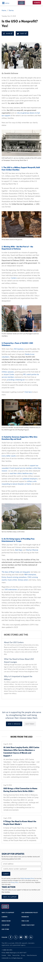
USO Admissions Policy (30, 912)
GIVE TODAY (29, 724)
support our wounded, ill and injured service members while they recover (21, 468)
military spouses (8, 372)
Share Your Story (28, 925)
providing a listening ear (16, 380)
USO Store (5, 929)
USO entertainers (11, 589)
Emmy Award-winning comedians (14, 577)
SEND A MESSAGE (14, 724)
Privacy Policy (15, 882)
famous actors (23, 580)
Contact (4, 955)
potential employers (30, 478)
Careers (4, 917)
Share (10, 34)
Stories (11, 10)
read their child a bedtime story (21, 473)
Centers (14, 278)
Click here (28, 392)
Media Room (6, 921)
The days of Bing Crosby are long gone (16, 572)
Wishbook (25, 917)
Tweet (24, 34)
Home (4, 10)
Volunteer (5, 925)
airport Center (9, 374)
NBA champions (30, 574)
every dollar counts (9, 456)
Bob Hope (18, 550)
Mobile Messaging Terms (27, 878)
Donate (37, 3)
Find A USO (25, 921)
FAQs (9, 955)
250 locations (19, 349)
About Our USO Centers (14, 642)
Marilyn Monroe (32, 550)
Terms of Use (16, 955)
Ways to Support (10, 897)
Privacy (23, 955)
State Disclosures (32, 955)
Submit (6, 874)
